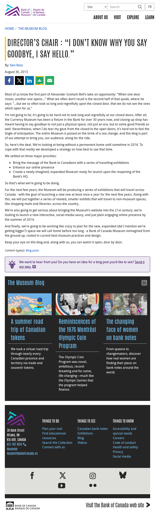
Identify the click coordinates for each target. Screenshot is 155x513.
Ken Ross (16, 65)
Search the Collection (57, 442)
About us (100, 18)
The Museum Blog (32, 28)
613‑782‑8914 (14, 444)
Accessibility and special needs (124, 431)
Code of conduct (124, 442)
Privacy (118, 451)
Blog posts (32, 250)
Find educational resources (54, 435)
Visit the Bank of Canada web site (118, 506)
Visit (117, 18)
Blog (81, 438)
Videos (82, 442)
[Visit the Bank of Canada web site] (40, 505)
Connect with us (53, 447)
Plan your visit (52, 428)
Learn (149, 18)
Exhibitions (85, 433)
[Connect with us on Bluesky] (123, 476)
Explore (133, 18)
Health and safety (125, 447)
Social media (122, 456)
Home (9, 28)
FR (150, 6)
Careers (118, 438)
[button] (9, 80)
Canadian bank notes (93, 428)
